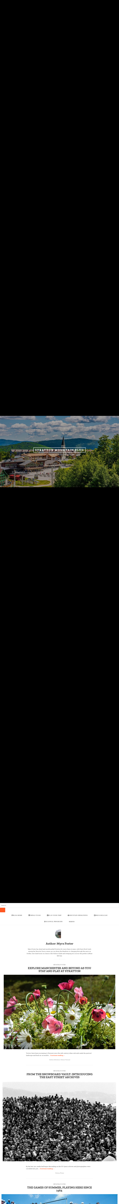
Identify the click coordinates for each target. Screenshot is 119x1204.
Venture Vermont (65, 1060)
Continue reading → (57, 1055)
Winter (62, 1173)
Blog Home (17, 915)
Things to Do (35, 915)
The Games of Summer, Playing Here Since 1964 (59, 1189)
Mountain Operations (78, 915)
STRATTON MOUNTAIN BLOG (59, 450)
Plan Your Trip (54, 915)
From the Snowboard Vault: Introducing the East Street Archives (60, 1075)
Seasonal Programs (54, 921)
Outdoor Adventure (54, 1060)
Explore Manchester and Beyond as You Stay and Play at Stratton (59, 969)
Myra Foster (61, 965)
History (57, 1173)
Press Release (101, 915)
